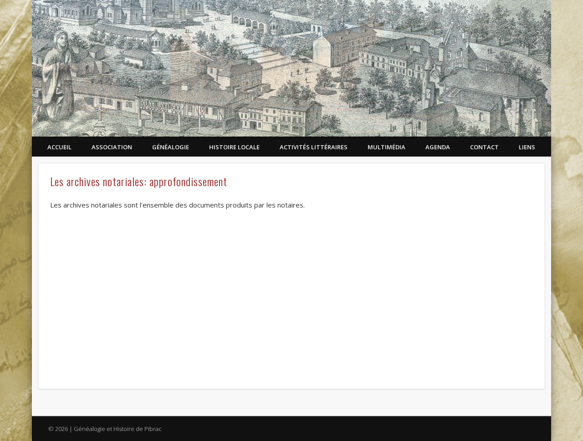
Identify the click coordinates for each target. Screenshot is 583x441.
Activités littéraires (314, 147)
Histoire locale (234, 147)
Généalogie (170, 147)
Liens (527, 147)
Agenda (437, 147)
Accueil (59, 147)
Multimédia (386, 147)
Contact (484, 147)
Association (112, 147)
